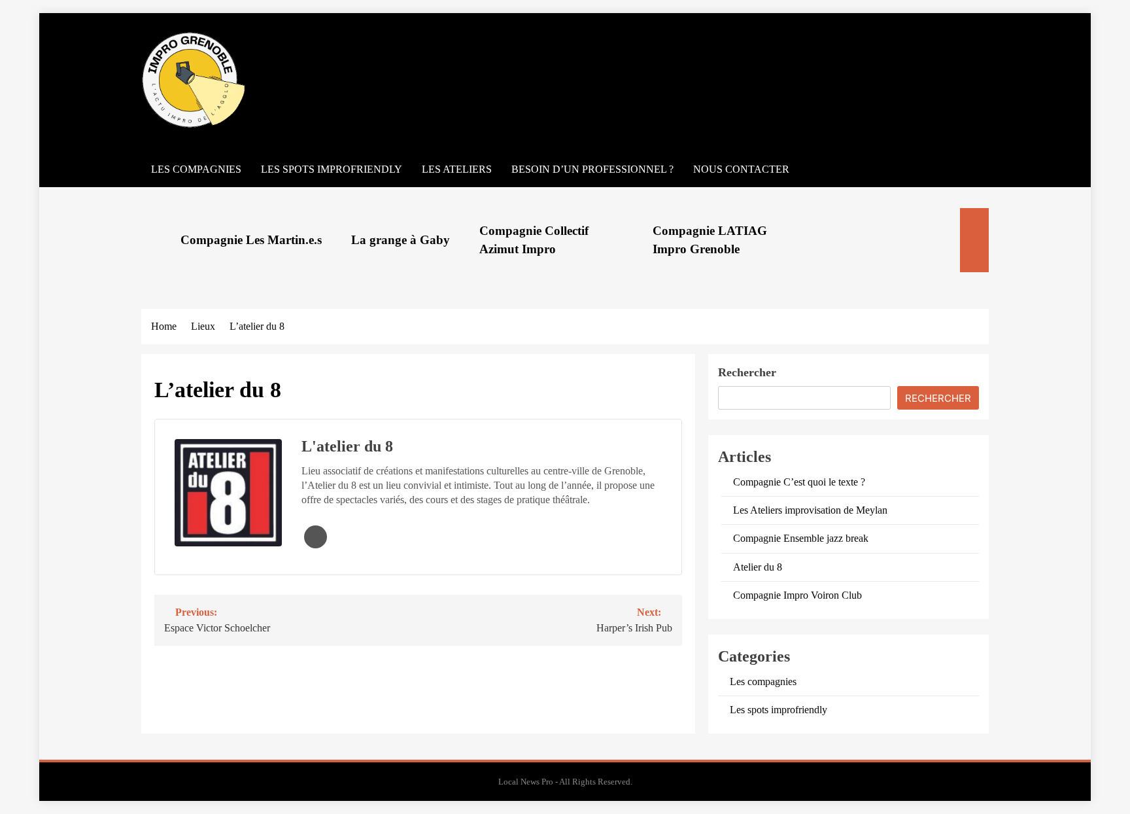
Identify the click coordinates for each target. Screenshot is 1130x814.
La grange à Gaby (400, 240)
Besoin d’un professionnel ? (592, 169)
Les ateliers (457, 169)
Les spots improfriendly (331, 169)
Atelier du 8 (757, 567)
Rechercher (747, 372)
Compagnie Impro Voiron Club (797, 595)
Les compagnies (196, 169)
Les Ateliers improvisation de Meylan (810, 510)
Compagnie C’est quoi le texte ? (799, 481)
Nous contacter (741, 169)
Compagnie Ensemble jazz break (800, 538)
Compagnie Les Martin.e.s (251, 240)
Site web (315, 536)
